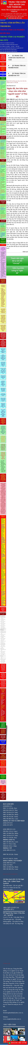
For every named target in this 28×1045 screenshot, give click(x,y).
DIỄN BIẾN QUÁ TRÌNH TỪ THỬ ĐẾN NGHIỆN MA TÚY (3, 556)
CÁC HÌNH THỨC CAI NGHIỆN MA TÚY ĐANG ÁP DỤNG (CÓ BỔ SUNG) (3, 235)
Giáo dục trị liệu (2, 113)
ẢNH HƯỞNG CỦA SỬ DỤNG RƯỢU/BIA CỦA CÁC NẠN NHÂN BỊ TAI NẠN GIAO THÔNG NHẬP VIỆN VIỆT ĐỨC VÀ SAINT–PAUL (3, 574)
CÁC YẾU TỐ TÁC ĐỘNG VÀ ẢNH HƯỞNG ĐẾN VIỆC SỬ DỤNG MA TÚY (3, 560)
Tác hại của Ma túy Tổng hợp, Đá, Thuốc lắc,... (2, 175)
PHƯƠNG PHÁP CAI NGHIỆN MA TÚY (3, 202)
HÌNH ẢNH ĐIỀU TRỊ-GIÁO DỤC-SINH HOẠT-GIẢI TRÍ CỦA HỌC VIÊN (3, 106)
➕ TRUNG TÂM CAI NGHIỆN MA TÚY (16, 74)
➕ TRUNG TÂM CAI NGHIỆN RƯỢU (16, 66)
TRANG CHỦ (2, 20)
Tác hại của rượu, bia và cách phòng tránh (3, 126)
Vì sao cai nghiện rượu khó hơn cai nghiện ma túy (3, 122)
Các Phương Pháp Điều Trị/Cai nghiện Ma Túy (2, 208)
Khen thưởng (2, 80)
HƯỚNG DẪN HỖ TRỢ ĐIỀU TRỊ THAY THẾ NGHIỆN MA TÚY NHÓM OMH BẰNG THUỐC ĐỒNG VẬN (3, 447)
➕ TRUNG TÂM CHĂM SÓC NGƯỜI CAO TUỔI (16, 58)
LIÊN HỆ (12, 46)
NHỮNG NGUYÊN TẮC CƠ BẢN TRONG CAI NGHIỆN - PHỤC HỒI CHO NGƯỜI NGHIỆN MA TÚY (3, 343)
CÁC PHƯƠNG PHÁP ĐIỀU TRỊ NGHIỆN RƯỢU (3, 119)
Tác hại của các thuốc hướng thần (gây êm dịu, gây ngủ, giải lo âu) (2, 191)
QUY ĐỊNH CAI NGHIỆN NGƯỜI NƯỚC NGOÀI (9, 44)
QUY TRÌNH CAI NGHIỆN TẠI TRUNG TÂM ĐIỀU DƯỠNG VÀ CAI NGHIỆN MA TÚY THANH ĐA (3, 57)
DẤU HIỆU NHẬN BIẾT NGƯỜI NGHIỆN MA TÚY (3, 137)
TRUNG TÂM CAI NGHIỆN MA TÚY (12, 38)
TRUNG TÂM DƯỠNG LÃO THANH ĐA (12, 24)
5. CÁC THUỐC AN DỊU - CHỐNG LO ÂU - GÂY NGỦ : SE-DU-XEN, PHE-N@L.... (3, 713)
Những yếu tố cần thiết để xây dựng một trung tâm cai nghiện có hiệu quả (3, 216)
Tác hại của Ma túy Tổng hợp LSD (2, 182)
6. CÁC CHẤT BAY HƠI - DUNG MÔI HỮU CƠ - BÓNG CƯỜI (3, 718)
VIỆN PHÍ (17, 46)
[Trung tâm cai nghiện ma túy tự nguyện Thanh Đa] (2, 1)
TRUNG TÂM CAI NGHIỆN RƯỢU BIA (12, 31)
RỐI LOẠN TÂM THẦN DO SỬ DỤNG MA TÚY (8, 51)
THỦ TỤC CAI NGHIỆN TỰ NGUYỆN (7, 42)
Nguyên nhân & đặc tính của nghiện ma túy (2, 153)
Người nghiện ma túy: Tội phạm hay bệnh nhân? (3, 224)
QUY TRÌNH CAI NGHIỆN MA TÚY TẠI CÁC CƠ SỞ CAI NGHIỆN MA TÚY (2, 230)
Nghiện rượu (2, 124)
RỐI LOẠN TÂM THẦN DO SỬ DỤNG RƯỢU (8, 49)
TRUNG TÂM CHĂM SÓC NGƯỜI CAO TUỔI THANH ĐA (16, 4)
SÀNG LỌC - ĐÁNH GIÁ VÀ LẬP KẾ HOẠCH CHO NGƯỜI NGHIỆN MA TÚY (3, 582)
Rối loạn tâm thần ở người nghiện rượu (3, 129)
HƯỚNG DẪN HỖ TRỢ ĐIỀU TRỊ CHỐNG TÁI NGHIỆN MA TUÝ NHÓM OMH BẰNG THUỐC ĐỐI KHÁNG (3, 439)
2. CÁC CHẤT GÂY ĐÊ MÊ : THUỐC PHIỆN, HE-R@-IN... (3, 697)
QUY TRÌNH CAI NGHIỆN (5, 46)
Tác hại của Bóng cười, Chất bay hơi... (2, 187)
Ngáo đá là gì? (2, 173)
